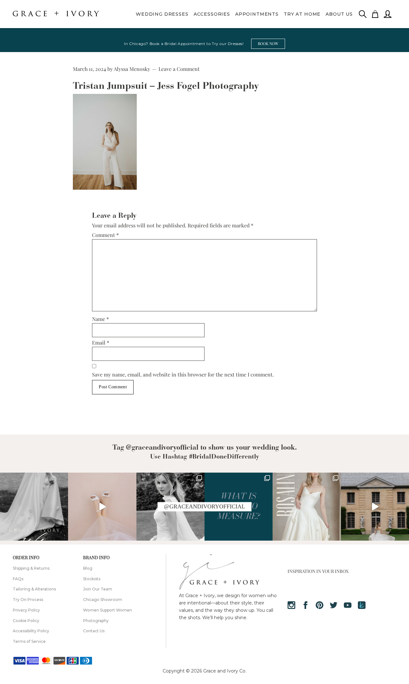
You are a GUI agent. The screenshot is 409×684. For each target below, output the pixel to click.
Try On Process (28, 599)
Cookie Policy (26, 620)
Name (100, 318)
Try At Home (302, 14)
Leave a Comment (179, 68)
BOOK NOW (268, 43)
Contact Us (93, 630)
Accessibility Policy (31, 630)
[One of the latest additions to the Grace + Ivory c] (307, 507)
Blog (87, 568)
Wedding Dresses (162, 14)
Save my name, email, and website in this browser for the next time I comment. (183, 374)
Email (100, 342)
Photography (96, 620)
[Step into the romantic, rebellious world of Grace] (34, 507)
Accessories (212, 14)
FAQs (18, 578)
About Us (339, 14)
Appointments (257, 14)
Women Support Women (107, 610)
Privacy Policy (26, 610)
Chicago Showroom (102, 599)
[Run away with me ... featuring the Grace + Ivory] (375, 507)
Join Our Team (97, 589)
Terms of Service (29, 641)
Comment (105, 235)
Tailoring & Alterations (34, 589)
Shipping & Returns (31, 568)
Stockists (91, 578)
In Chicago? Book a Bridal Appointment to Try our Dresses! (183, 43)
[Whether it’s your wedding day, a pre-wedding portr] (102, 507)
